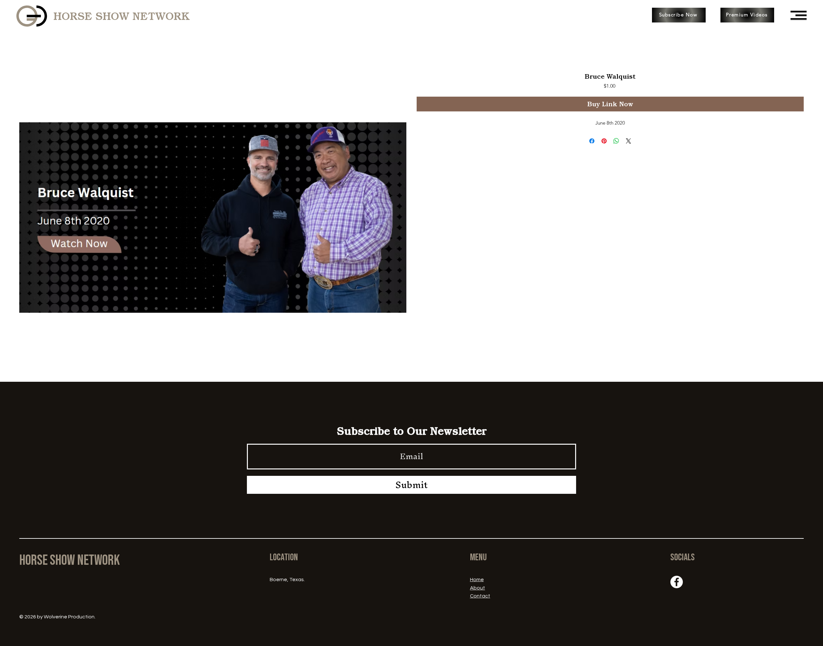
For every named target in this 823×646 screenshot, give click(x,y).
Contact (480, 595)
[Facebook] (676, 582)
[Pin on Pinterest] (604, 141)
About (477, 587)
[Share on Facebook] (592, 141)
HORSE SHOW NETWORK (121, 16)
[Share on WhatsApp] (616, 141)
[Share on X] (628, 141)
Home (477, 579)
